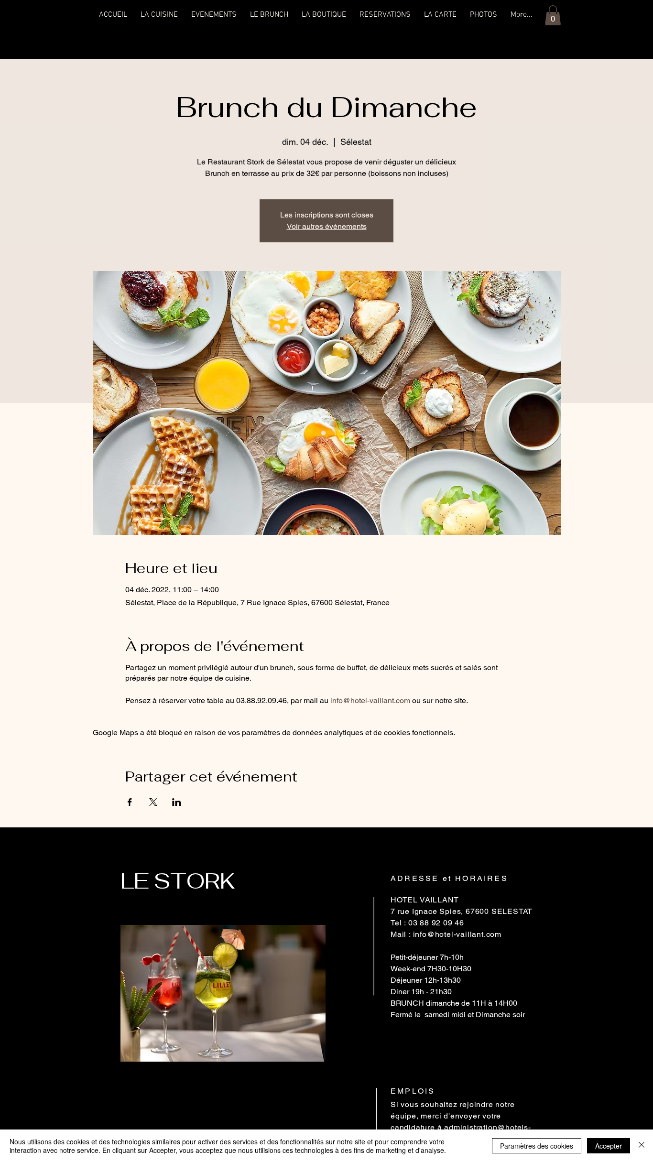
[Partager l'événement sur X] (153, 802)
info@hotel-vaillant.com (370, 700)
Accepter (608, 1146)
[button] (552, 15)
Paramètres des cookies (536, 1146)
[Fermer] (641, 1145)
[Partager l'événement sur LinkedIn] (176, 802)
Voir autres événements (327, 226)
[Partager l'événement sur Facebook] (129, 802)
